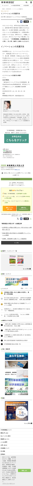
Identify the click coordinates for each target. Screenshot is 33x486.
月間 (31, 288)
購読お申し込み (4, 433)
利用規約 (3, 454)
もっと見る (16, 242)
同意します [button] (24, 470)
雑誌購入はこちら (5, 439)
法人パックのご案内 (5, 436)
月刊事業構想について (6, 430)
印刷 (25, 21)
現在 (22, 288)
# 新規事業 (26, 5)
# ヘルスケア (5, 5)
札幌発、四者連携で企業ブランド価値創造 (14, 238)
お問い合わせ (4, 445)
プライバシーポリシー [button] (8, 483)
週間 (26, 288)
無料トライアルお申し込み (9, 208)
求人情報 (3, 451)
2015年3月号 (29, 18)
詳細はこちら (17, 169)
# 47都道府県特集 (15, 5)
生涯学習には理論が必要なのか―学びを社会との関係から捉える (17, 228)
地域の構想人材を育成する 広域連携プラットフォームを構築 (16, 234)
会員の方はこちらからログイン (23, 208)
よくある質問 (4, 442)
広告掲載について (5, 448)
